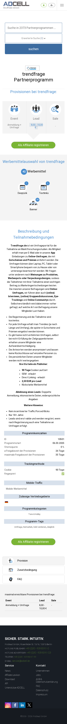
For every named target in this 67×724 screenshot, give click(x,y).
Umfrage (18, 527)
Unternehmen (43, 671)
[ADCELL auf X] (29, 705)
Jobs (38, 675)
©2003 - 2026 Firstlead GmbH (33, 716)
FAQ (38, 686)
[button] (33, 49)
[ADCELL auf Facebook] (15, 705)
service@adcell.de (21, 661)
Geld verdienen (39, 527)
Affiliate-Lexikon (12, 675)
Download (10, 679)
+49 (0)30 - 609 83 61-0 (37, 648)
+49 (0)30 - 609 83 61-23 (39, 652)
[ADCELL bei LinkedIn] (22, 705)
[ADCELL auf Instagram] (8, 705)
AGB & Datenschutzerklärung (47, 680)
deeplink (50, 527)
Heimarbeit (27, 527)
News (8, 671)
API (6, 683)
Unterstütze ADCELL (15, 687)
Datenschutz (42, 690)
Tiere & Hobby (34, 514)
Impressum (41, 694)
